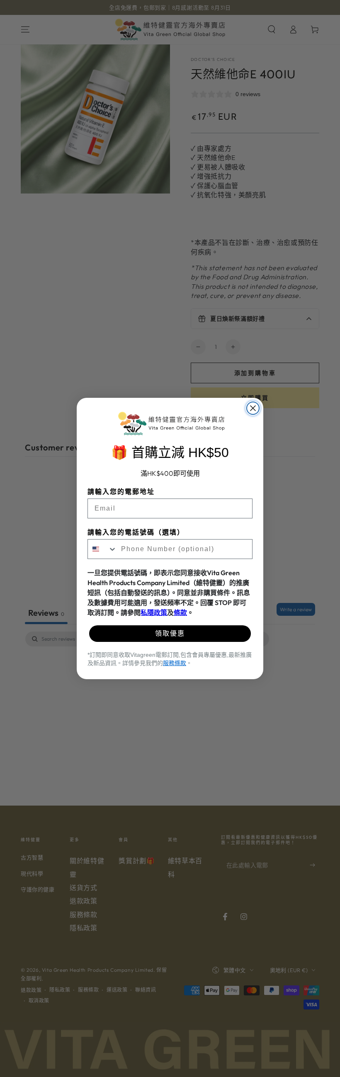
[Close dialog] (253, 408)
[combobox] (102, 549)
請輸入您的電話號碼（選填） (136, 532)
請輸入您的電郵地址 (121, 491)
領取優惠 (170, 633)
